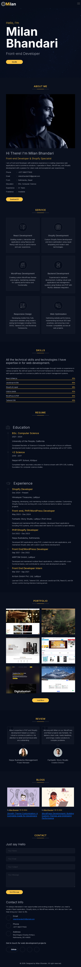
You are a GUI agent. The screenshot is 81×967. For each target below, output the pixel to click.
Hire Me (14, 62)
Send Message (14, 892)
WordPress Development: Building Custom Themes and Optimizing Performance (23, 815)
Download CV (14, 199)
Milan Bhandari (14, 810)
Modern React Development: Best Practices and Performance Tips (58, 814)
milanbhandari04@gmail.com (24, 919)
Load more (40, 700)
